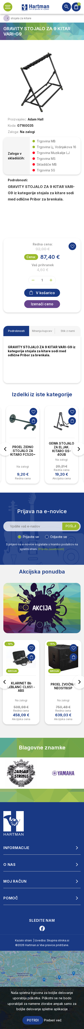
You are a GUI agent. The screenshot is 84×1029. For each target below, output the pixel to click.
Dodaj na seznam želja (33, 411)
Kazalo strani (23, 940)
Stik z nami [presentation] (68, 331)
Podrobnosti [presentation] (16, 331)
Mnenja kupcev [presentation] (42, 331)
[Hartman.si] (13, 823)
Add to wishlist (72, 246)
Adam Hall (35, 119)
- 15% (51, 644)
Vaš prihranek (43, 265)
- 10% (9, 644)
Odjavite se (58, 537)
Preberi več (53, 1020)
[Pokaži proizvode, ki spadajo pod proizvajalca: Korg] (63, 773)
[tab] (16, 331)
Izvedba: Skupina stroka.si (52, 940)
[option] (22, 445)
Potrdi (33, 1020)
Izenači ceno (42, 304)
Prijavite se (31, 537)
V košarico (45, 293)
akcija (12, 671)
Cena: (31, 257)
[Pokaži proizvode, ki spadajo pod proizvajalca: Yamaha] (21, 773)
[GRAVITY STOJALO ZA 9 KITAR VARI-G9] (42, 82)
